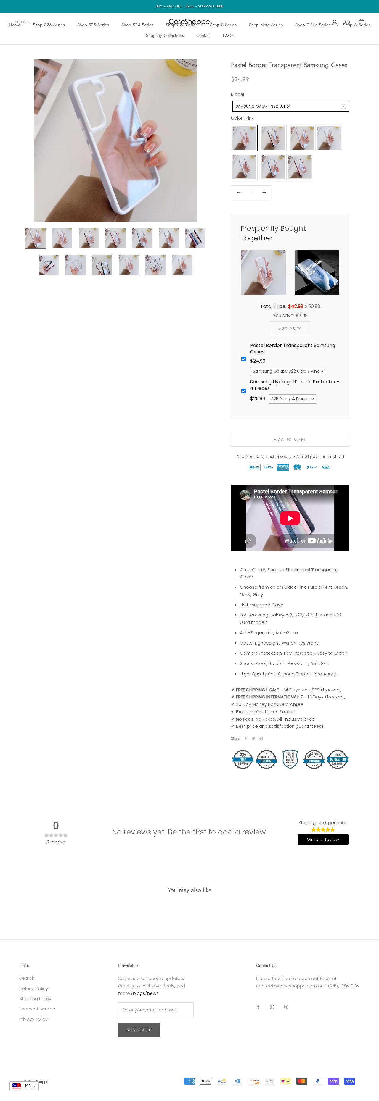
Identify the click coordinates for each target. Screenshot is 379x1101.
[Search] (348, 22)
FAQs (228, 35)
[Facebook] (246, 738)
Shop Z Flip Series (312, 25)
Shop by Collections (165, 35)
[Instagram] (272, 1006)
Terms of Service (37, 1009)
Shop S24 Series (137, 25)
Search (27, 978)
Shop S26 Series (49, 25)
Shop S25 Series (93, 25)
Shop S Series (223, 25)
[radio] (244, 138)
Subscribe (139, 1030)
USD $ (20, 22)
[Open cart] (361, 22)
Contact (203, 35)
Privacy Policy (33, 1019)
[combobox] (290, 106)
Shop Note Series (266, 25)
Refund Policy (33, 988)
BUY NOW (290, 328)
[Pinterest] (261, 738)
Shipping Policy (35, 998)
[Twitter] (253, 738)
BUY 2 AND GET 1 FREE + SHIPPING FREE (189, 6)
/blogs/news (145, 993)
